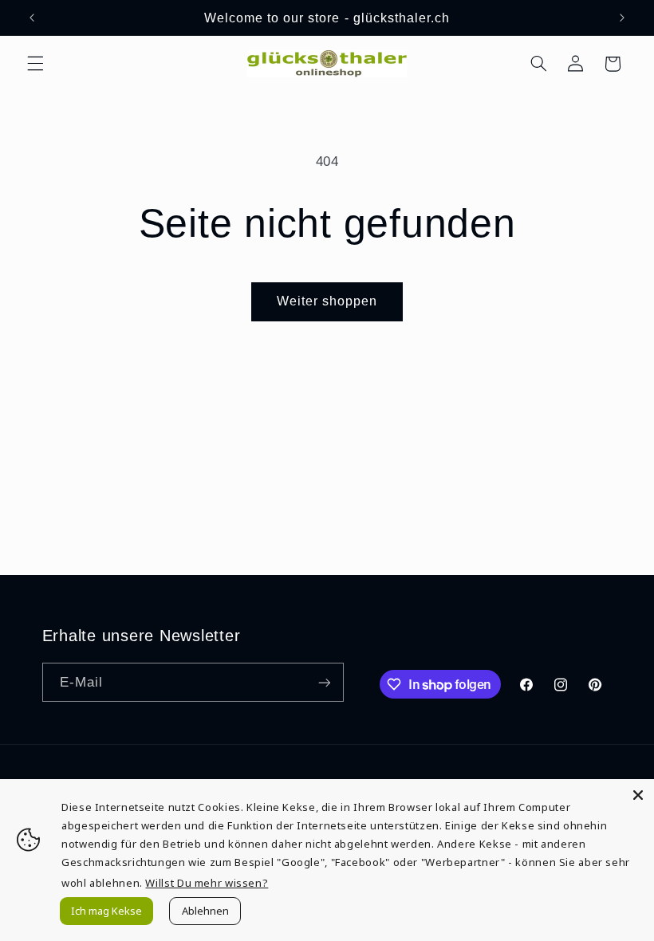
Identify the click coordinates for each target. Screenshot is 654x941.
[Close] (638, 795)
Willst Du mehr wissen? (206, 883)
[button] (35, 63)
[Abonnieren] (323, 682)
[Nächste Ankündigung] (622, 17)
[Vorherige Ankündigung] (31, 17)
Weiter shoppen (327, 301)
